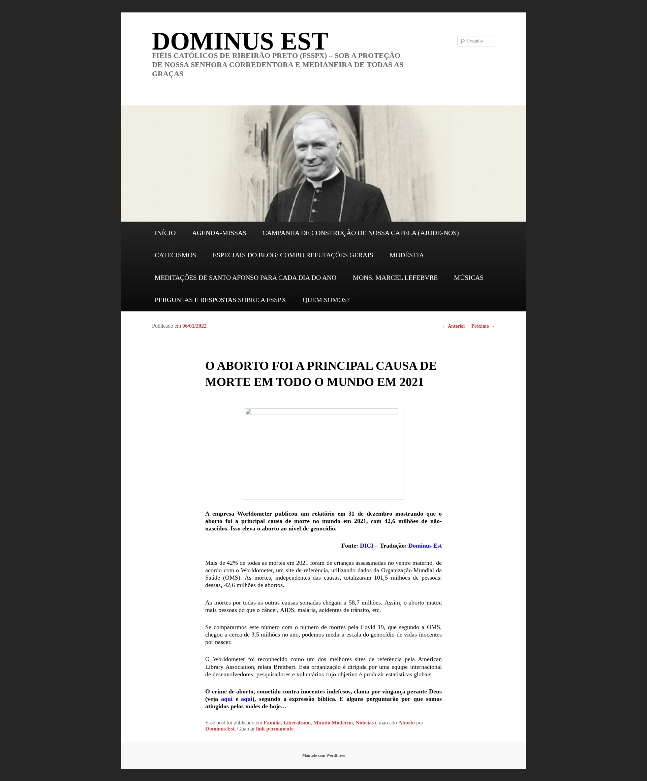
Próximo (483, 326)
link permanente (275, 728)
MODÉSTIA (407, 255)
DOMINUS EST (240, 41)
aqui (227, 698)
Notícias (365, 722)
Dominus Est (425, 545)
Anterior (453, 326)
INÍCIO (165, 232)
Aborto (406, 722)
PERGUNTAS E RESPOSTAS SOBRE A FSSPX (220, 299)
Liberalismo (297, 722)
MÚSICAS (469, 277)
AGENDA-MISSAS (219, 232)
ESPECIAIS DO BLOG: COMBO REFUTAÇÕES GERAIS (293, 255)
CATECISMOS (175, 255)
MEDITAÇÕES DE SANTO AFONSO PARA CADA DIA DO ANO (245, 277)
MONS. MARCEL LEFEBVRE (395, 277)
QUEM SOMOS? (326, 299)
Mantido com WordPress (323, 755)
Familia (272, 722)
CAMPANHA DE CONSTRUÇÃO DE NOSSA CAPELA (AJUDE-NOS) (361, 232)
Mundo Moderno (333, 722)
